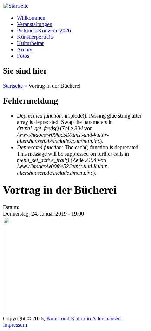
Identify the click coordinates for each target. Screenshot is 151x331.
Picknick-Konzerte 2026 (44, 30)
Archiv (24, 49)
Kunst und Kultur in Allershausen (83, 318)
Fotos (23, 56)
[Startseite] (15, 6)
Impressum (15, 325)
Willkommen (31, 18)
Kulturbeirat (30, 43)
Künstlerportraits (35, 37)
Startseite (13, 86)
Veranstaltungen (34, 24)
